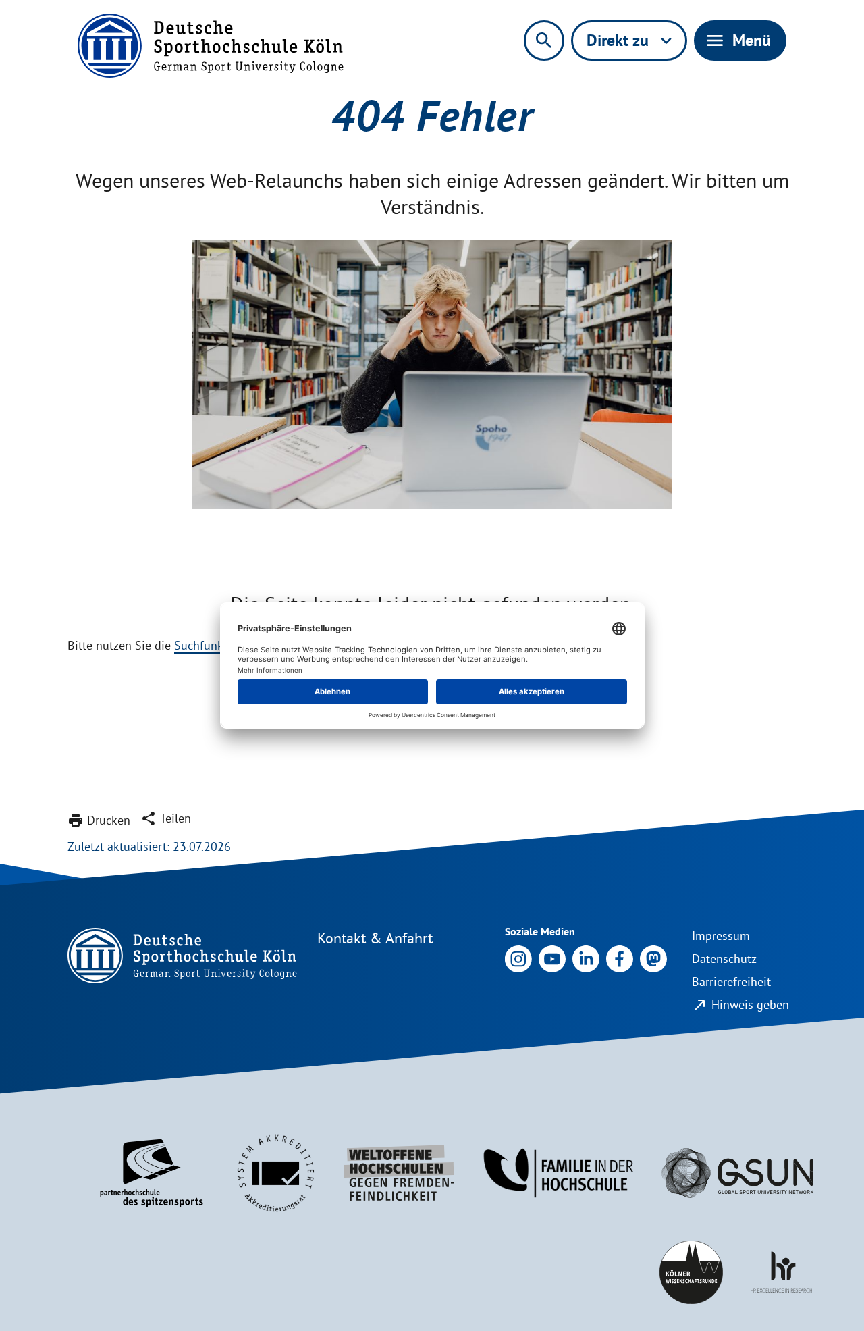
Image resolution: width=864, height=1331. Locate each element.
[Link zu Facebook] (619, 958)
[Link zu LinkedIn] (585, 958)
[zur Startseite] (211, 45)
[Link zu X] (653, 958)
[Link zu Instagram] (518, 958)
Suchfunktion (209, 645)
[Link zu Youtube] (552, 958)
